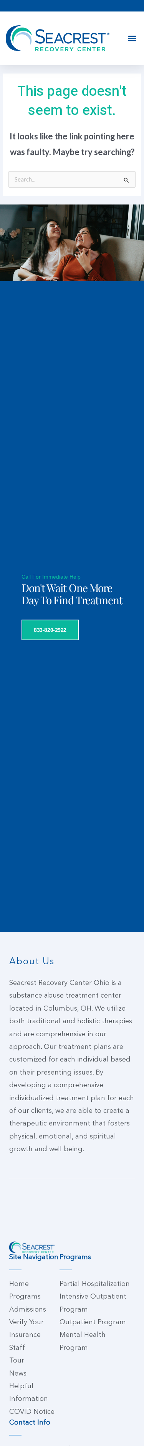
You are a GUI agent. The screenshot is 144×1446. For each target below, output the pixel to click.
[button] (132, 38)
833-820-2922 (50, 630)
